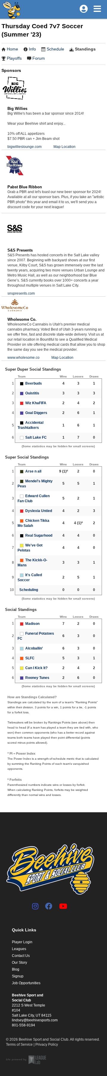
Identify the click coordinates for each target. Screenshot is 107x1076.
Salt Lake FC (36, 437)
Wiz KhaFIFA (35, 403)
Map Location (64, 147)
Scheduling (28, 590)
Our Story (19, 962)
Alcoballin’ (34, 648)
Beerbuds (33, 383)
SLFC (29, 658)
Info (32, 49)
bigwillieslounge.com (24, 147)
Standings (85, 49)
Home (12, 49)
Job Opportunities (26, 983)
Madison (32, 624)
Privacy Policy (46, 1044)
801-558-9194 (23, 1025)
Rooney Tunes (37, 678)
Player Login (22, 942)
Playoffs (14, 58)
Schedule (55, 49)
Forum (38, 58)
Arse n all (33, 471)
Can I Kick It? (36, 668)
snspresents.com (21, 293)
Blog (15, 969)
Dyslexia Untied (38, 511)
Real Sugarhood (38, 535)
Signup (17, 976)
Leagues (19, 949)
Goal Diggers (36, 413)
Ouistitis (32, 393)
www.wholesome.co (23, 357)
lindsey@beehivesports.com (35, 1020)
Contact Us (21, 956)
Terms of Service (19, 1044)
